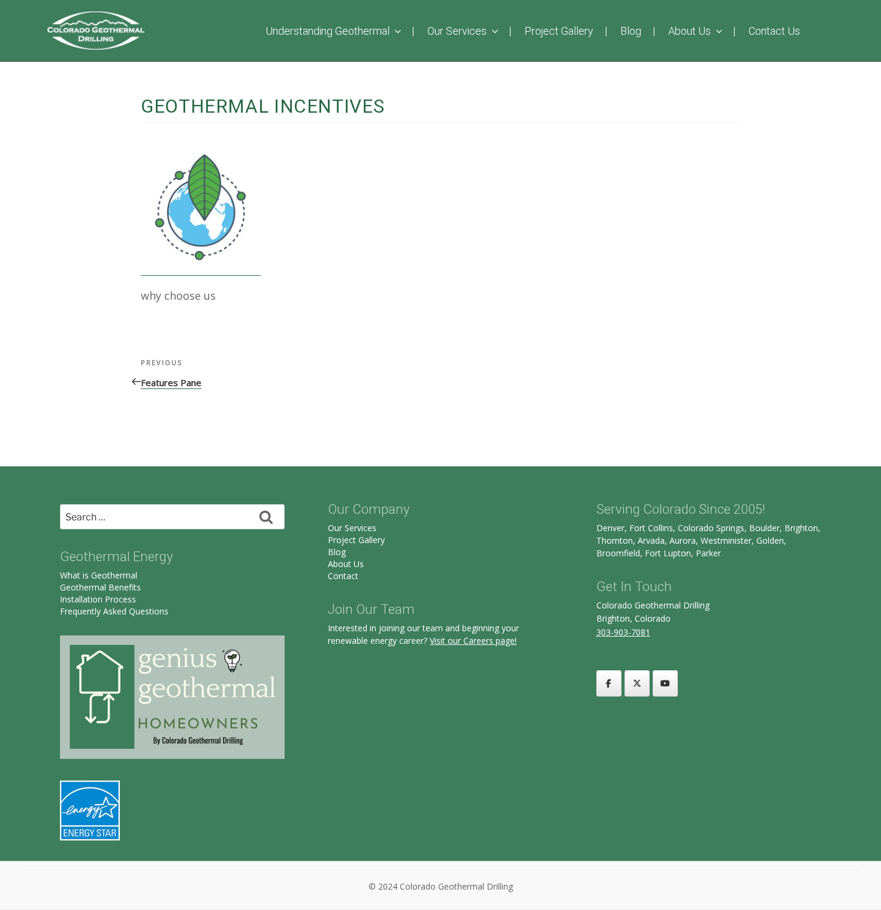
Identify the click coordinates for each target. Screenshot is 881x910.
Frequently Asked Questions (114, 611)
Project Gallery (558, 31)
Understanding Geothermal (327, 31)
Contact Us (774, 31)
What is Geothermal (98, 575)
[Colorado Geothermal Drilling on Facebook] (608, 683)
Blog (630, 31)
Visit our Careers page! (473, 640)
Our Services (457, 31)
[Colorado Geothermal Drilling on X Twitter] (637, 683)
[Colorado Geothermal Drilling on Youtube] (665, 683)
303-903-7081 (623, 632)
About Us (689, 31)
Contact (343, 575)
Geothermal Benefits (100, 587)
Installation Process (98, 599)
